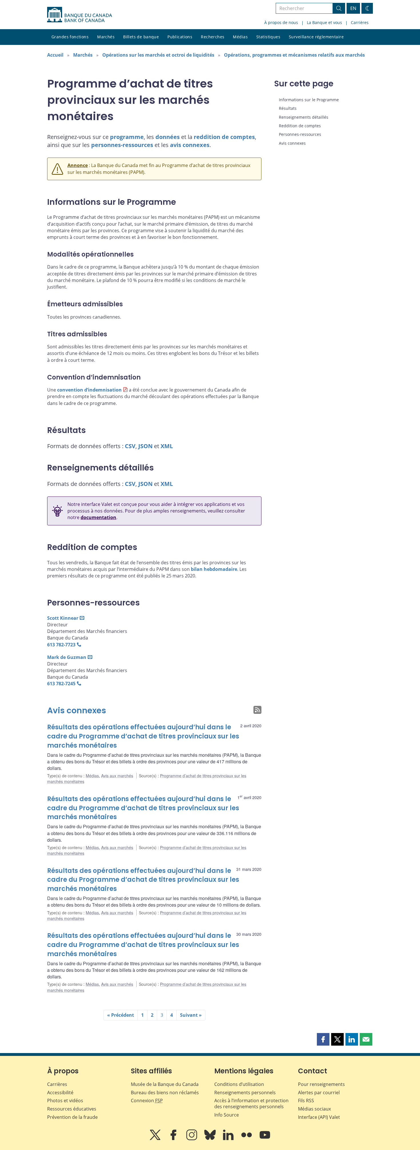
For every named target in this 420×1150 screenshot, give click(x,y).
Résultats (288, 108)
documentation (98, 517)
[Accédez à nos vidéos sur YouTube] (264, 1139)
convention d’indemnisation (89, 390)
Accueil (55, 55)
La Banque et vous (324, 22)
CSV (130, 446)
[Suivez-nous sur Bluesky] (210, 1139)
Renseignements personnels (245, 1092)
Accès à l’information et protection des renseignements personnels (251, 1103)
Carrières (360, 22)
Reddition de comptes (300, 125)
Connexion (147, 1100)
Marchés (106, 36)
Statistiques (268, 36)
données (167, 137)
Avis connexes (76, 710)
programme (127, 137)
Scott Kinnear (62, 618)
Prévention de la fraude (72, 1117)
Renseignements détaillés (303, 117)
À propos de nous (281, 22)
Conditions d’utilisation (239, 1084)
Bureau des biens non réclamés (165, 1092)
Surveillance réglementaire (316, 36)
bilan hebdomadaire (214, 569)
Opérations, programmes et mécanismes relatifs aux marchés (294, 55)
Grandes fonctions (70, 36)
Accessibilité (60, 1092)
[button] (323, 1039)
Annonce (77, 165)
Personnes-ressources (300, 134)
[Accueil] (79, 14)
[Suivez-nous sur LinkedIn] (229, 1139)
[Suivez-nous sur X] (156, 1139)
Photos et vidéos (65, 1100)
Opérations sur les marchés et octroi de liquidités (158, 55)
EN (353, 8)
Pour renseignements (321, 1084)
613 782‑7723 (61, 644)
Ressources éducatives (71, 1109)
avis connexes (189, 145)
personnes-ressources (122, 145)
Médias (240, 36)
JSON (145, 446)
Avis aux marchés (117, 775)
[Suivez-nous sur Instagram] (192, 1139)
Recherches (212, 36)
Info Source (226, 1115)
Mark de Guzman (66, 657)
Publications (179, 36)
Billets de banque (141, 36)
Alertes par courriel (319, 1092)
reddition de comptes (224, 137)
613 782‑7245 (61, 683)
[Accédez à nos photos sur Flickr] (247, 1139)
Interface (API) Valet (319, 1117)
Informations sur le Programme (309, 99)
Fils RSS (306, 1100)
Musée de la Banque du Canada (165, 1084)
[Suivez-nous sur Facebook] (174, 1139)
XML (167, 446)
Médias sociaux (314, 1109)
